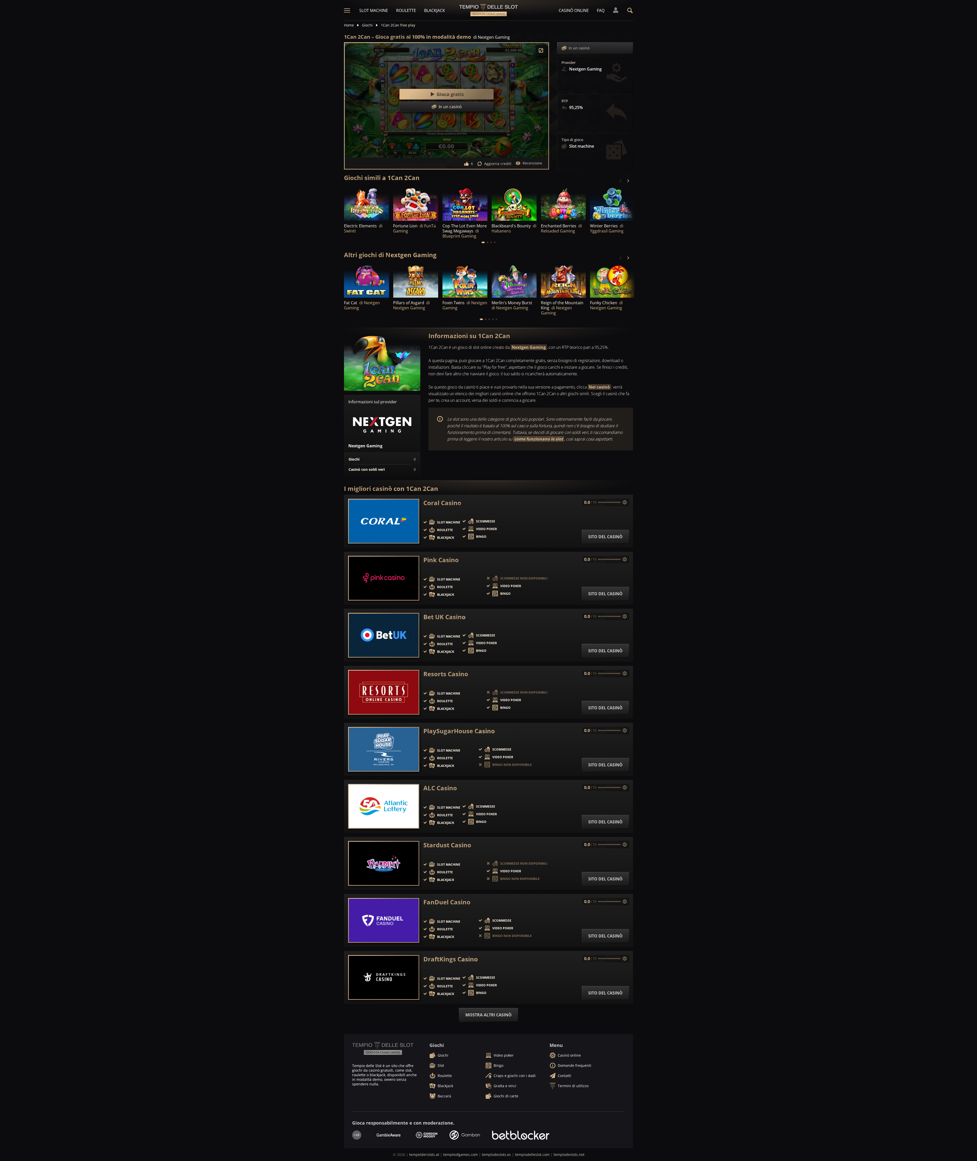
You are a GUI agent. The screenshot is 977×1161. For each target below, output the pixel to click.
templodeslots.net (569, 1154)
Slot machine (373, 10)
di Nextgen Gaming (491, 37)
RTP (565, 101)
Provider (569, 62)
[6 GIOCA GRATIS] (415, 280)
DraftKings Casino (450, 959)
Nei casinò (599, 387)
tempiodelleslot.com (532, 1154)
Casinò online (574, 10)
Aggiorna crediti (497, 163)
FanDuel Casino (446, 902)
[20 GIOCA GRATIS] (514, 280)
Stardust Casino (447, 845)
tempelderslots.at (424, 1154)
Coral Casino (442, 503)
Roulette (406, 10)
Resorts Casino (445, 674)
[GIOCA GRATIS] (366, 203)
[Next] (628, 181)
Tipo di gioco (572, 139)
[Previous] (621, 181)
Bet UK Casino (444, 617)
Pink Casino (441, 560)
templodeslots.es (496, 1154)
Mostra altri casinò (488, 1015)
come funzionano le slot (538, 439)
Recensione (532, 163)
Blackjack (434, 10)
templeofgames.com (460, 1154)
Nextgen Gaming (529, 347)
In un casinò (579, 48)
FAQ (601, 10)
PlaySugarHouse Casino (459, 731)
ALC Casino (440, 788)
